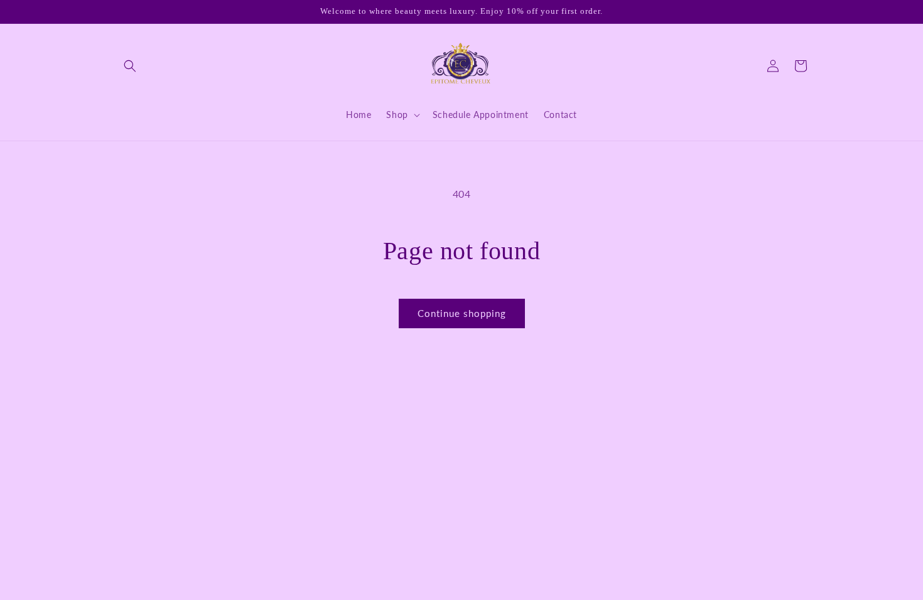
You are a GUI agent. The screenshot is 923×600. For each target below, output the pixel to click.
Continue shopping (462, 313)
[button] (130, 66)
